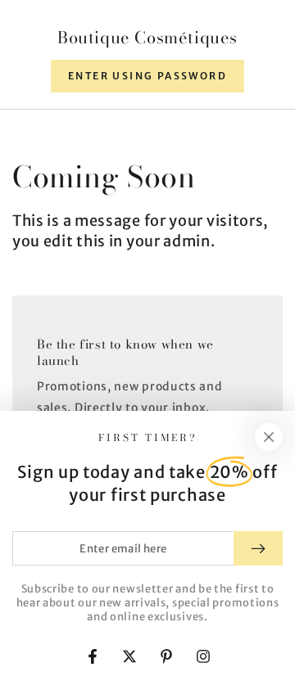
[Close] (269, 437)
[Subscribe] (258, 548)
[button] (147, 76)
